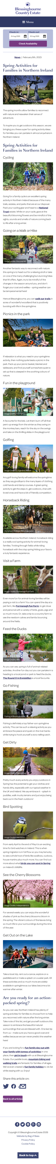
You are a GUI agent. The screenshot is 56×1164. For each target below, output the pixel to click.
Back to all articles (13, 1098)
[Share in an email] (22, 1087)
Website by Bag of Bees (28, 1136)
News (17, 57)
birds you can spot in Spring (35, 863)
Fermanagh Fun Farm (27, 606)
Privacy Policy (28, 1139)
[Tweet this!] (6, 1087)
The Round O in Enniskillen (17, 678)
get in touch (20, 1055)
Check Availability (28, 43)
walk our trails (42, 298)
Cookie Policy (28, 1143)
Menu (30, 22)
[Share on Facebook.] (13, 1087)
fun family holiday (34, 1066)
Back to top (26, 1155)
